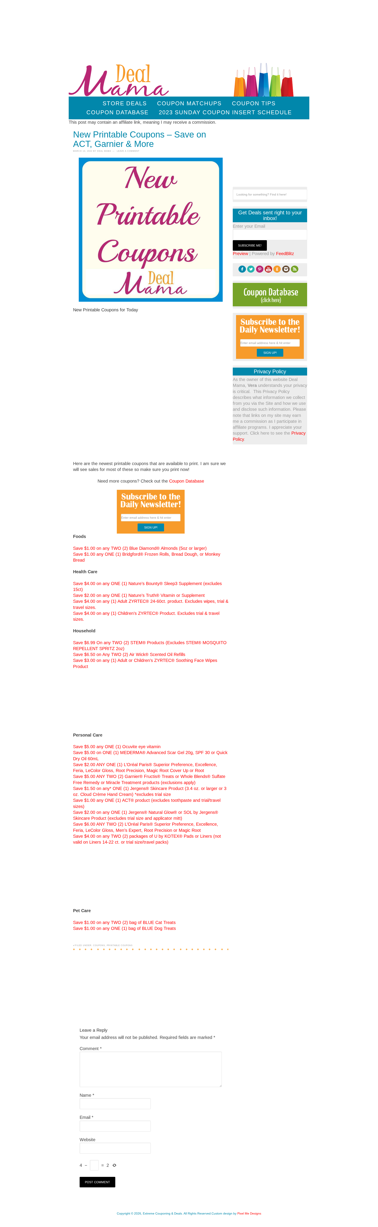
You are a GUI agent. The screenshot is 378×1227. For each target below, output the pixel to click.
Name (87, 1095)
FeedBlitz (285, 253)
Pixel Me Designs (249, 1213)
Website (87, 1139)
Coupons (99, 945)
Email (86, 1117)
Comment (91, 1048)
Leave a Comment (128, 151)
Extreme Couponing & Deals (120, 79)
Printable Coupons (120, 945)
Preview (240, 253)
